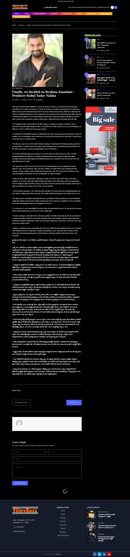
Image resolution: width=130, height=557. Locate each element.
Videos (79, 13)
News (27, 13)
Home (17, 13)
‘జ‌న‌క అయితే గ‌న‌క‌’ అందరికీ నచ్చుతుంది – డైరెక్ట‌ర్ (106, 515)
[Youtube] (109, 554)
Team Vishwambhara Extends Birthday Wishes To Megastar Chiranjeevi (81, 7)
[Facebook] (95, 554)
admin (16, 100)
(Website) (34, 421)
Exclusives (67, 13)
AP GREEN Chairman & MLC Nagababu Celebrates (106, 45)
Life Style (106, 13)
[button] (112, 7)
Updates (54, 13)
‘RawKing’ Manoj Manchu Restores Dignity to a (107, 526)
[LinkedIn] (104, 554)
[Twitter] (99, 554)
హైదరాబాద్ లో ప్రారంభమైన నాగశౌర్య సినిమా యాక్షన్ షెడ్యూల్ (106, 539)
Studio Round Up (21, 16)
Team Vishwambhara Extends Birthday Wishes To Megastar (106, 62)
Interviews (92, 13)
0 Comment (39, 100)
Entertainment (40, 13)
